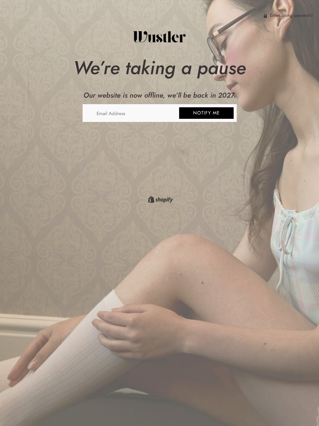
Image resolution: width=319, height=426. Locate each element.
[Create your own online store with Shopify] (159, 200)
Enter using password (290, 15)
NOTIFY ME (206, 112)
